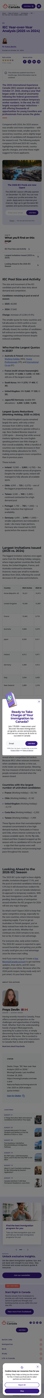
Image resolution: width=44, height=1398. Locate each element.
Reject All (22, 1385)
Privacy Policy (15, 750)
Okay (22, 1391)
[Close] (37, 1366)
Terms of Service (28, 750)
